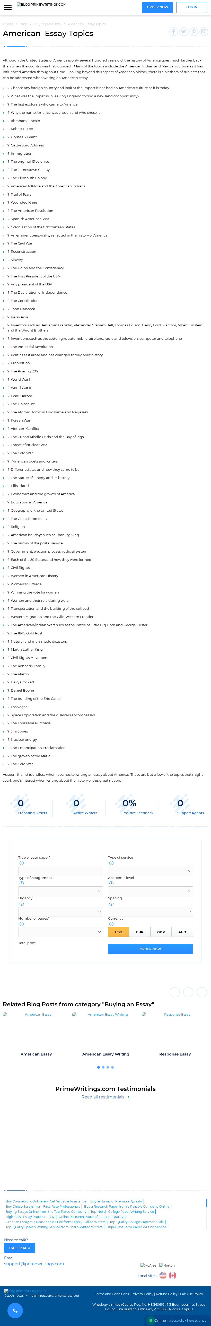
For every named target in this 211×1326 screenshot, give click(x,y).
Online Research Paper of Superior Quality (91, 1216)
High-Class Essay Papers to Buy (30, 1216)
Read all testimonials (103, 1097)
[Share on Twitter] (188, 992)
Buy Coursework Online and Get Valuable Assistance (46, 1201)
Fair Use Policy (191, 1294)
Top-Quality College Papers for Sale (137, 1222)
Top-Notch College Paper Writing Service (122, 1211)
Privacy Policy (142, 1294)
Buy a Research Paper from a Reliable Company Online (126, 1206)
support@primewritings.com (34, 1264)
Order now (157, 7)
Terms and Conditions (112, 1294)
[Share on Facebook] (175, 992)
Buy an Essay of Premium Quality (116, 1201)
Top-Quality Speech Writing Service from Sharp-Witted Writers (54, 1227)
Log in (191, 7)
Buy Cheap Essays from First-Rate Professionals (43, 1206)
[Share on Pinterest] (202, 992)
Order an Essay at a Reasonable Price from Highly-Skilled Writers (56, 1222)
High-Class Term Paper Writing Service (136, 1227)
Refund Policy (167, 1294)
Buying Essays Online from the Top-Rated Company (46, 1211)
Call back (19, 1248)
